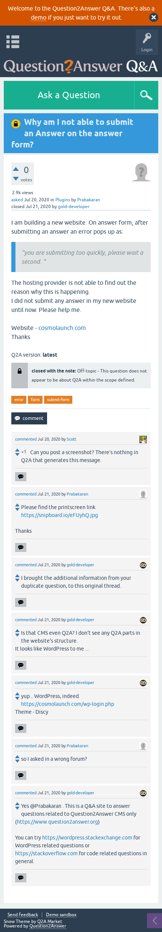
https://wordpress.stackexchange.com (87, 838)
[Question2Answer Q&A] (81, 64)
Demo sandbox (61, 914)
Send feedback (23, 914)
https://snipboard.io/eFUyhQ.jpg (59, 515)
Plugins (62, 199)
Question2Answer (47, 926)
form (35, 399)
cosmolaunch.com (62, 327)
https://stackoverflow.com (46, 853)
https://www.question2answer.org (57, 822)
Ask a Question (69, 95)
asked (17, 199)
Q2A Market (49, 921)
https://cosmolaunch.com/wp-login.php (67, 704)
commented (26, 439)
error (18, 399)
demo (38, 17)
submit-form (58, 399)
